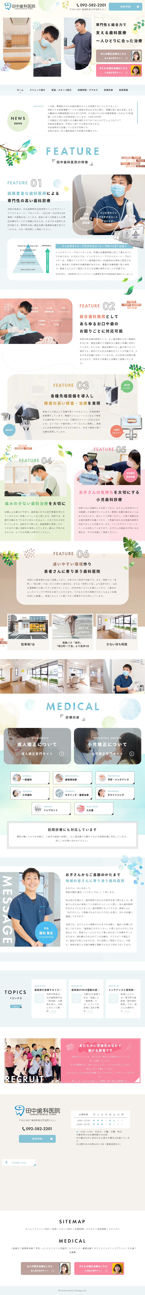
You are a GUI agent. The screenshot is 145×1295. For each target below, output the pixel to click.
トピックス (114, 1228)
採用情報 (101, 1228)
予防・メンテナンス (45, 1248)
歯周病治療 (27, 1248)
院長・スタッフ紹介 (62, 1228)
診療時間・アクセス (85, 1228)
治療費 (72, 1252)
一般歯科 (15, 1248)
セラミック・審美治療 (80, 1248)
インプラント (118, 1248)
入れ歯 (131, 1248)
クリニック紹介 (42, 1228)
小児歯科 (62, 1248)
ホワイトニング (102, 1248)
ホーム (28, 1228)
